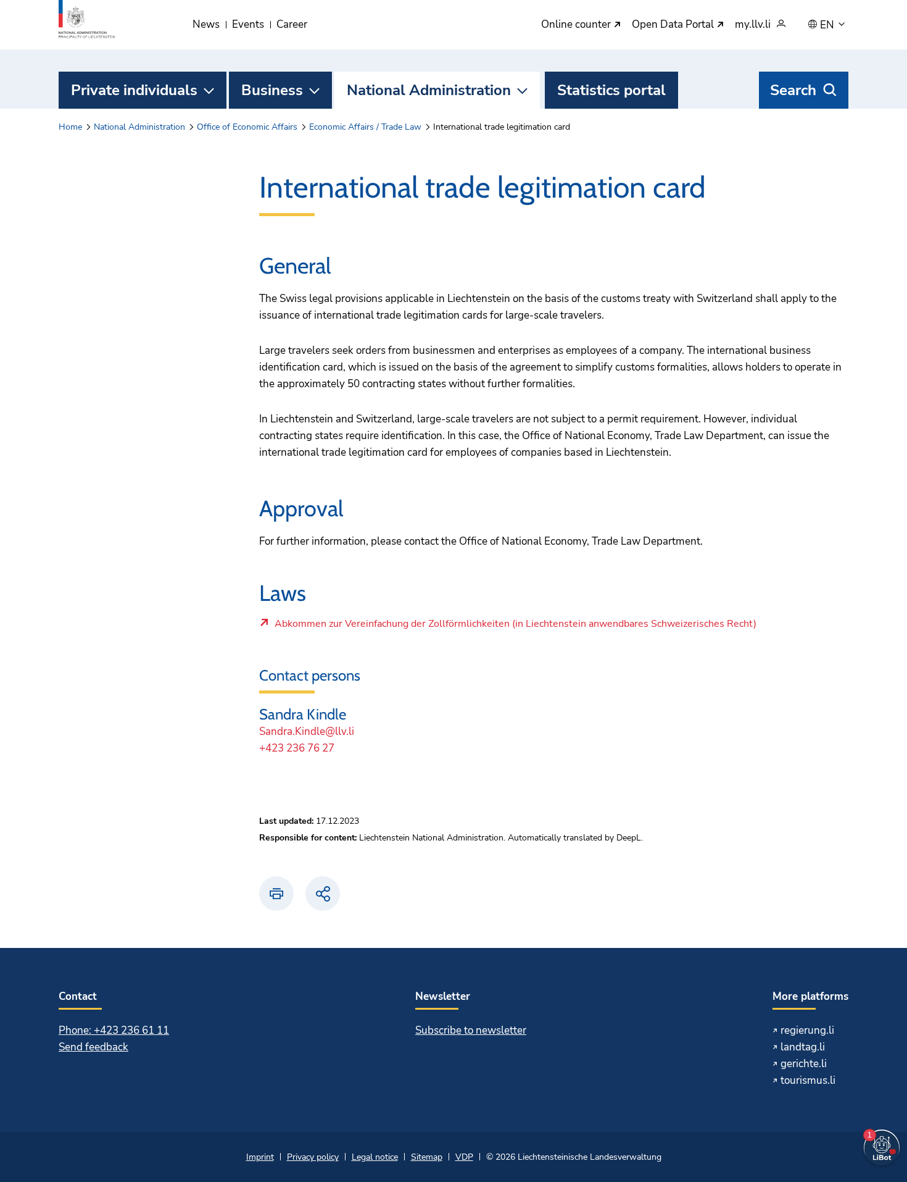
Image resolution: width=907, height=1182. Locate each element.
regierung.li (807, 1030)
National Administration (429, 90)
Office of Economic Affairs (247, 127)
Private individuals (134, 90)
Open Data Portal (674, 25)
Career (291, 24)
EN (828, 25)
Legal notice (375, 1157)
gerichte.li (804, 1064)
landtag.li (803, 1047)
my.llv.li (753, 25)
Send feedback (93, 1047)
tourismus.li (808, 1080)
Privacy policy (313, 1157)
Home (70, 127)
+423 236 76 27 (296, 748)
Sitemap (426, 1157)
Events (248, 24)
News (206, 24)
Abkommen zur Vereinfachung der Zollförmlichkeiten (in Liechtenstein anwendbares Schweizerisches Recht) (515, 627)
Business (272, 90)
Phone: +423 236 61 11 (114, 1030)
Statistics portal (611, 90)
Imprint (260, 1157)
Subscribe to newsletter (470, 1030)
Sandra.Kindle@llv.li (306, 731)
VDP (464, 1157)
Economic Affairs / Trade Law (365, 127)
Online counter (577, 25)
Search (793, 90)
